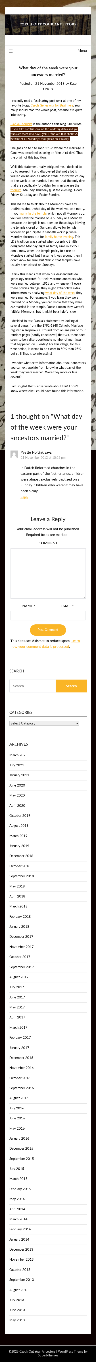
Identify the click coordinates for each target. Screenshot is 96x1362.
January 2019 (19, 846)
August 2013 (19, 1290)
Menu (82, 50)
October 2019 (19, 815)
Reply (24, 497)
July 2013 (16, 1300)
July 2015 (16, 1169)
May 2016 (17, 1128)
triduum (15, 190)
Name (28, 606)
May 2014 (17, 1199)
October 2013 (19, 1269)
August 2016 (19, 1098)
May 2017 (17, 1007)
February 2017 (20, 1037)
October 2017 (19, 957)
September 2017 (21, 967)
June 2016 (17, 1118)
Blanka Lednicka (21, 124)
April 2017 (17, 1017)
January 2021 (19, 775)
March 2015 (18, 1179)
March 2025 (18, 755)
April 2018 (17, 896)
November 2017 (21, 947)
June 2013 (17, 1310)
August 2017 (19, 977)
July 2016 (16, 1108)
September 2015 (21, 1159)
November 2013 (21, 1259)
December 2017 (21, 936)
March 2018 (18, 906)
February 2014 (20, 1229)
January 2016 (19, 1138)
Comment (48, 543)
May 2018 (17, 886)
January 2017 (19, 1048)
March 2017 (18, 1027)
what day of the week (60, 293)
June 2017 (17, 997)
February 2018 (20, 916)
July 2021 (16, 765)
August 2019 (19, 825)
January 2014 (19, 1239)
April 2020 (17, 805)
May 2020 (17, 795)
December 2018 (21, 856)
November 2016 (21, 1068)
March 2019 (18, 836)
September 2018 (21, 876)
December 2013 (21, 1249)
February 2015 (20, 1189)
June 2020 (17, 785)
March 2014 (18, 1219)
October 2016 (19, 1078)
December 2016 (21, 1058)
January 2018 (19, 926)
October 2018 (19, 866)
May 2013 (17, 1320)
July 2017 (16, 987)
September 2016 (21, 1088)
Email (67, 606)
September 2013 (21, 1280)
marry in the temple (32, 213)
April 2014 (17, 1209)
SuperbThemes (48, 1355)
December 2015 (21, 1148)
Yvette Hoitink (32, 452)
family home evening (59, 237)
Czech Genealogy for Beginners (52, 105)
